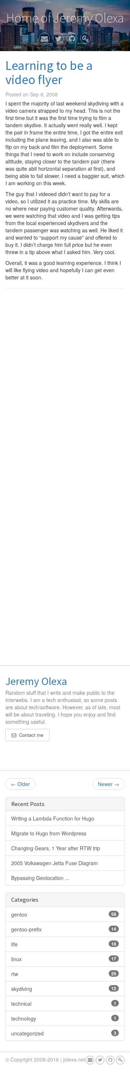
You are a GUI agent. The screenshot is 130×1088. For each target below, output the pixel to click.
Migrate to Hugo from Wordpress (48, 833)
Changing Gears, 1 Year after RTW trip (55, 848)
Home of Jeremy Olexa (65, 18)
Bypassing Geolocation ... (40, 877)
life (63, 944)
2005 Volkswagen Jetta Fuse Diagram (54, 863)
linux (63, 959)
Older (20, 784)
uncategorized (63, 1033)
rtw (63, 973)
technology (63, 1018)
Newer (108, 784)
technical (63, 1003)
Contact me (29, 734)
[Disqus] (65, 386)
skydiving (63, 988)
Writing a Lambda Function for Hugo (52, 818)
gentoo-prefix (63, 929)
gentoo (63, 914)
